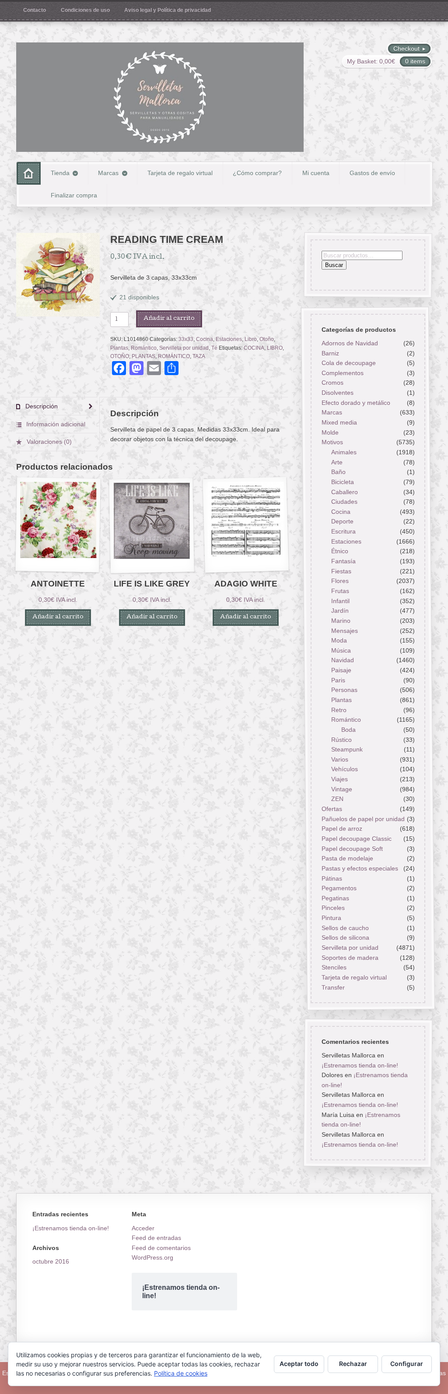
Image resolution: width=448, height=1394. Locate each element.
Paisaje (341, 670)
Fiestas (341, 571)
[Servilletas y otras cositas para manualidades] (160, 97)
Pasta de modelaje (347, 858)
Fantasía (343, 561)
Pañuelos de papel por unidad (363, 818)
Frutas (340, 590)
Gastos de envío (372, 172)
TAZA (198, 356)
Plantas (119, 348)
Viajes (339, 779)
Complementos (343, 372)
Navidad (342, 660)
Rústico (341, 739)
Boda (348, 729)
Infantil (340, 600)
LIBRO (275, 348)
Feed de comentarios (161, 1247)
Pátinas (332, 877)
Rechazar (353, 1363)
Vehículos (344, 768)
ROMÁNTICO (174, 356)
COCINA (254, 348)
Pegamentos (339, 888)
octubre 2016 (50, 1261)
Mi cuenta (315, 172)
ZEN (337, 798)
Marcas (108, 172)
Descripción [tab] (41, 406)
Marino (340, 620)
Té (214, 348)
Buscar (334, 265)
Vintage (341, 789)
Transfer (333, 986)
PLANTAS (143, 356)
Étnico (339, 551)
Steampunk (347, 749)
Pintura (331, 917)
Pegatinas (335, 898)
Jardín (340, 610)
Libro (251, 339)
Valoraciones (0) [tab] (48, 441)
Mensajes (344, 630)
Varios (339, 759)
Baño (338, 471)
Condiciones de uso (85, 10)
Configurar (406, 1363)
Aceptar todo (299, 1363)
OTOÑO (119, 356)
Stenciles (334, 967)
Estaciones (229, 339)
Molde (330, 432)
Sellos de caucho (345, 927)
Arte (337, 461)
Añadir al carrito (169, 319)
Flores (340, 580)
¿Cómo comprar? (257, 172)
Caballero (344, 491)
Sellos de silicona (345, 937)
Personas (344, 689)
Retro (338, 709)
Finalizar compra (74, 195)
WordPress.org (152, 1257)
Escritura (343, 531)
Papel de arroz (342, 828)
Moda (339, 640)
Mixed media (339, 422)
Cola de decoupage (349, 362)
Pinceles (333, 907)
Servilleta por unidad (184, 348)
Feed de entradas (156, 1237)
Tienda (60, 172)
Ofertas (332, 808)
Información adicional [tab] (54, 424)
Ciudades (344, 501)
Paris (338, 680)
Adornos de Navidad (350, 343)
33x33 (185, 339)
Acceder (143, 1228)
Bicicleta (342, 481)
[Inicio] (29, 173)
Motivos (332, 442)
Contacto (34, 10)
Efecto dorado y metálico (356, 402)
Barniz (330, 352)
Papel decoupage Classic (357, 838)
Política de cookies (180, 1373)
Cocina (204, 339)
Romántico (144, 348)
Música (341, 650)
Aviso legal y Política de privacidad (167, 10)
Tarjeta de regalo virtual (180, 172)
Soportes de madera (350, 957)
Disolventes (338, 392)
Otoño (266, 339)
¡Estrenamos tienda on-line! (360, 1065)
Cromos (332, 382)
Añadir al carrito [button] (58, 617)
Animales (344, 452)
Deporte (342, 521)
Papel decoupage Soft (352, 848)
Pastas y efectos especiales (360, 868)
